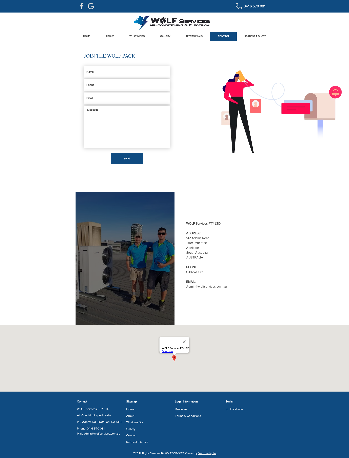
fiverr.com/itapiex (207, 453)
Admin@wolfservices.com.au (206, 286)
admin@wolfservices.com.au (102, 433)
